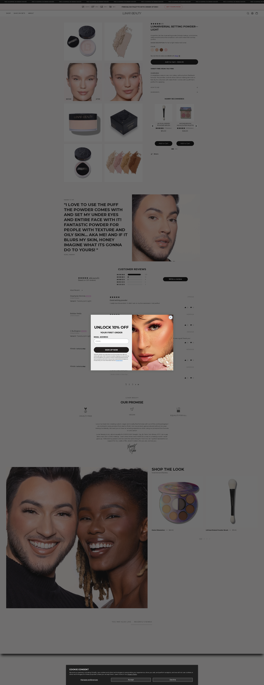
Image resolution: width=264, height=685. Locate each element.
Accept (131, 680)
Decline (173, 680)
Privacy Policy (132, 674)
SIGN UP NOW (111, 350)
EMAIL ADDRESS (101, 337)
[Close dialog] (170, 317)
